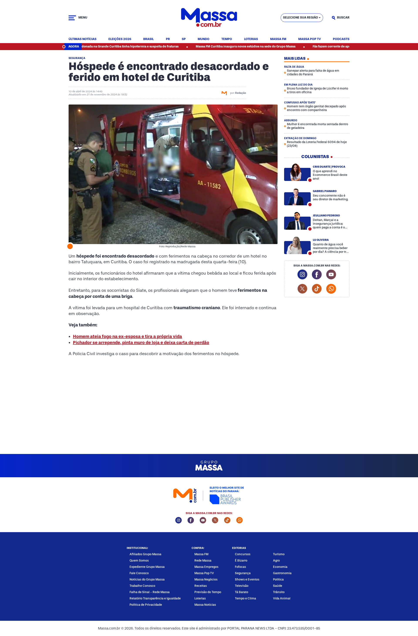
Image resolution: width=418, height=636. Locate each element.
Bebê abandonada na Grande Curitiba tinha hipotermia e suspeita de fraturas (98, 46)
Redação (240, 92)
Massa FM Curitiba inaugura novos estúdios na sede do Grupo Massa (221, 46)
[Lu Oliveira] (297, 245)
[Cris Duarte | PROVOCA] (297, 172)
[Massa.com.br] (209, 17)
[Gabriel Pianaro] (297, 196)
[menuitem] (82, 39)
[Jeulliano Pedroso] (297, 221)
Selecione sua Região (300, 17)
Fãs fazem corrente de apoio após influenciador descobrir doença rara (339, 46)
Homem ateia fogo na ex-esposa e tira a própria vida (127, 336)
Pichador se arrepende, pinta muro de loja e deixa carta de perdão (141, 342)
